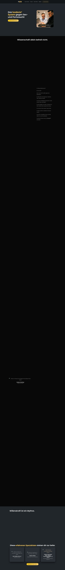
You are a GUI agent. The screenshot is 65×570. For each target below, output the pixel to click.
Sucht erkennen (27, 1)
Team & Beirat (36, 1)
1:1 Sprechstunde (45, 1)
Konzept (31, 1)
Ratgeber (40, 1)
